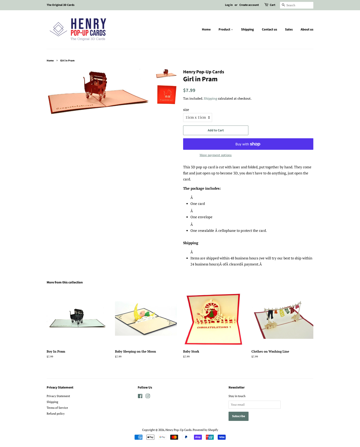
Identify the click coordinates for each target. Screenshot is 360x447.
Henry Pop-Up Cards (178, 430)
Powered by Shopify (205, 430)
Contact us (269, 29)
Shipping (247, 29)
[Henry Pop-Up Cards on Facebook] (140, 397)
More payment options (216, 155)
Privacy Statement (58, 396)
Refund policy (56, 413)
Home (206, 29)
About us (307, 29)
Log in (229, 5)
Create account (249, 5)
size (186, 109)
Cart (272, 5)
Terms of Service (57, 408)
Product (225, 29)
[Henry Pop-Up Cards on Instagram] (147, 397)
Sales (289, 29)
